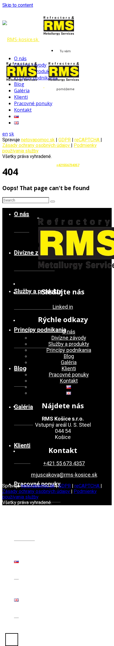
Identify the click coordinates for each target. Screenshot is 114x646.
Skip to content (17, 5)
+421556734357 (67, 165)
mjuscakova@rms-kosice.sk (64, 475)
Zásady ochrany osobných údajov (36, 145)
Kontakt (24, 522)
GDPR (64, 486)
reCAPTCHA (88, 140)
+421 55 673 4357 (64, 463)
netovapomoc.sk (38, 140)
